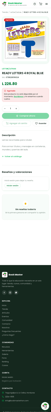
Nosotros (6, 327)
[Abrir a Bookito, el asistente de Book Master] (45, 406)
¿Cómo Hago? (8, 335)
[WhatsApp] (16, 292)
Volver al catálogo (13, 156)
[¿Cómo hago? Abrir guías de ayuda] (34, 3)
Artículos (6, 313)
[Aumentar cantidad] (16, 108)
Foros (4, 358)
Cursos (5, 365)
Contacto (6, 324)
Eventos (5, 316)
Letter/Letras (15, 12)
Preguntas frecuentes (11, 331)
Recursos (6, 347)
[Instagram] (10, 292)
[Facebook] (4, 292)
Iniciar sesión (12, 185)
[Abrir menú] (46, 3)
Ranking (5, 361)
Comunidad (7, 320)
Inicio (4, 305)
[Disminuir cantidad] (5, 108)
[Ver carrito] (40, 3)
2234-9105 (9, 396)
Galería (5, 354)
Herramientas (8, 350)
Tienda (5, 12)
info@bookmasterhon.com (17, 400)
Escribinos (18, 96)
